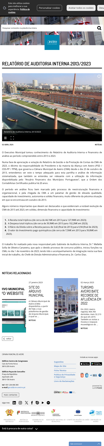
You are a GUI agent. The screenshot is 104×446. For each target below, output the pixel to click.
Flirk (48, 403)
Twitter (26, 403)
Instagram (20, 403)
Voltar (8, 338)
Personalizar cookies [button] (49, 7)
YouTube (43, 403)
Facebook (32, 403)
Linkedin (14, 403)
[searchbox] (52, 28)
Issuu (37, 403)
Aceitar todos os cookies (81, 7)
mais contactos (10, 394)
